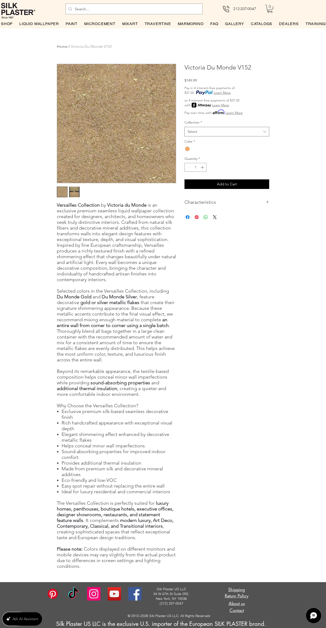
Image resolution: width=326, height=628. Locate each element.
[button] (270, 9)
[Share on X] (215, 217)
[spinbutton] (195, 167)
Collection (193, 122)
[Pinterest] (52, 594)
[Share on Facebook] (187, 217)
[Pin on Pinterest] (197, 217)
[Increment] (203, 167)
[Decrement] (188, 167)
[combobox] (226, 132)
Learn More (222, 93)
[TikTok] (73, 594)
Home (62, 46)
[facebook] (135, 594)
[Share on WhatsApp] (206, 217)
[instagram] (93, 594)
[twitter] (114, 594)
